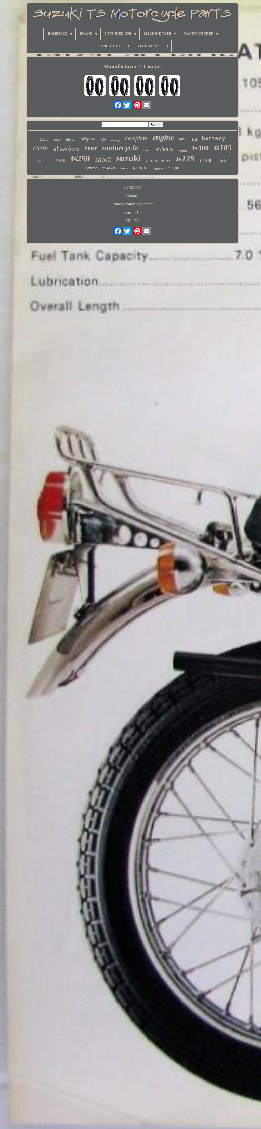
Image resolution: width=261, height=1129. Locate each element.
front (60, 160)
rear (90, 148)
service (91, 168)
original (88, 139)
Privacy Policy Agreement (132, 204)
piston (70, 139)
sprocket (108, 168)
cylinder (183, 150)
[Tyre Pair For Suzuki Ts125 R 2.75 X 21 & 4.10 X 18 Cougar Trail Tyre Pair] (95, 86)
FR (136, 221)
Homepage (132, 187)
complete (136, 138)
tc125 (44, 139)
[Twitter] (127, 105)
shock (103, 159)
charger (158, 168)
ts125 (185, 158)
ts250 (80, 158)
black (221, 160)
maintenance (158, 160)
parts (124, 168)
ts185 (223, 147)
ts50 (103, 140)
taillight (173, 168)
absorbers (66, 148)
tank (183, 139)
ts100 (205, 160)
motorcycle (120, 147)
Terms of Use (132, 212)
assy (57, 139)
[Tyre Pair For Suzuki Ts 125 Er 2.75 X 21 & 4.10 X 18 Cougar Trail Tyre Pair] (145, 86)
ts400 (200, 148)
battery (213, 139)
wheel (43, 160)
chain (40, 148)
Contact (132, 195)
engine (163, 137)
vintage (115, 140)
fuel (194, 140)
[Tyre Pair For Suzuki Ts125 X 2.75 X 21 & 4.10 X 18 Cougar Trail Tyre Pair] (120, 86)
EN (128, 221)
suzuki (128, 158)
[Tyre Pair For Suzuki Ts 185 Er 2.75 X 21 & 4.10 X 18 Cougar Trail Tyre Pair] (170, 86)
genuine (140, 167)
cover (147, 150)
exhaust (165, 149)
